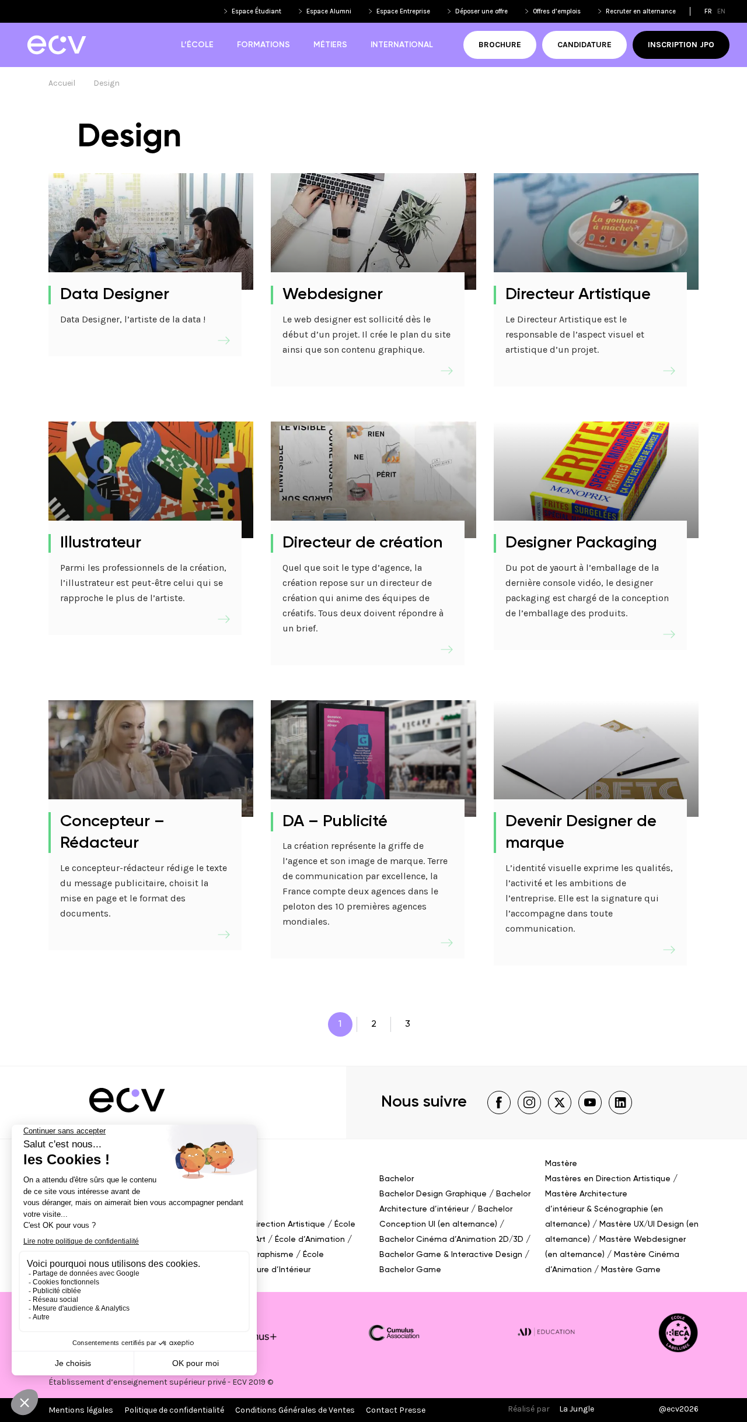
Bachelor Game (410, 1270)
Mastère (561, 1164)
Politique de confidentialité (174, 1410)
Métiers (330, 45)
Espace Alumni (328, 11)
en (721, 11)
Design (106, 83)
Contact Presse (395, 1410)
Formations (263, 45)
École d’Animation (310, 1239)
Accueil (61, 83)
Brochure (500, 45)
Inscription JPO (681, 45)
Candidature (584, 45)
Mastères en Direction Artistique (608, 1179)
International (402, 45)
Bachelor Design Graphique (433, 1194)
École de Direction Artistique (269, 1224)
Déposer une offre (481, 11)
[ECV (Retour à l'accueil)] (56, 45)
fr (708, 11)
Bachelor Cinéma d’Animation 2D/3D (451, 1239)
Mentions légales (80, 1410)
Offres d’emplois (557, 11)
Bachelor (396, 1179)
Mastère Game (631, 1270)
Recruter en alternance (641, 11)
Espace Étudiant (256, 11)
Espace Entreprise (403, 11)
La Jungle (576, 1409)
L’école (197, 45)
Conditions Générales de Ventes (295, 1410)
